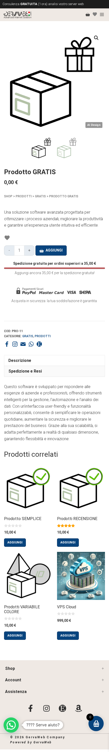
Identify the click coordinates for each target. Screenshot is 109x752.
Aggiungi (54, 250)
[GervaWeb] (18, 14)
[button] (96, 37)
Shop (8, 196)
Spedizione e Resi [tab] (25, 371)
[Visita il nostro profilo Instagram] (15, 344)
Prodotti (24, 196)
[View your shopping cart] (87, 14)
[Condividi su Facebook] (7, 344)
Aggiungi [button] (15, 542)
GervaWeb (42, 742)
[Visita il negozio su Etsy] (39, 344)
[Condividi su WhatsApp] (31, 344)
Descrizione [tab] (19, 360)
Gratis (40, 196)
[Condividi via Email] (23, 344)
